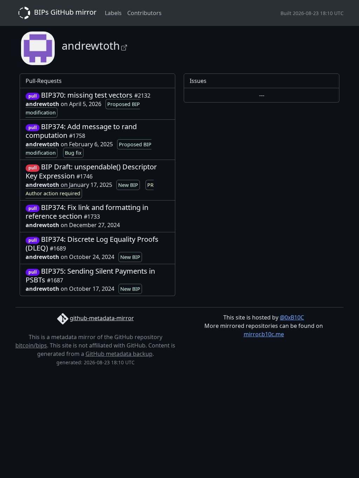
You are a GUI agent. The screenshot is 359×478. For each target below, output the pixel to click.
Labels (113, 13)
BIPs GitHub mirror (64, 12)
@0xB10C (292, 317)
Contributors (144, 13)
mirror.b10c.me (264, 334)
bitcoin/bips (31, 345)
